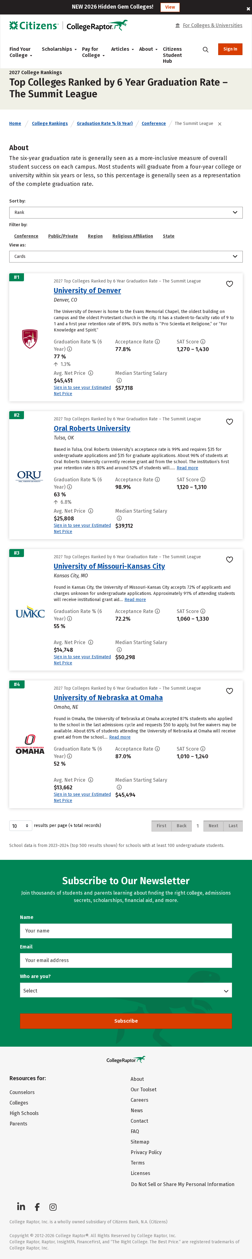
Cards (20, 256)
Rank (19, 212)
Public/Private (63, 236)
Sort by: (17, 201)
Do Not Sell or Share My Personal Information (182, 1184)
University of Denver (87, 290)
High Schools (24, 1113)
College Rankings (50, 123)
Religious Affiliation (132, 236)
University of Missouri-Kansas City (109, 566)
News (137, 1110)
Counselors (22, 1092)
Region (95, 236)
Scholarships (57, 49)
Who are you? (35, 976)
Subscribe (126, 1021)
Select (30, 990)
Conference (154, 123)
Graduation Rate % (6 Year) (105, 123)
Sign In (230, 49)
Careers (139, 1100)
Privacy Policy (146, 1152)
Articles (120, 49)
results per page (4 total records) (67, 825)
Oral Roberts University (92, 428)
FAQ (135, 1131)
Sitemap (140, 1142)
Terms (138, 1163)
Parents (18, 1124)
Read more (187, 468)
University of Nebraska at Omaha (108, 697)
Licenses (140, 1173)
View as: (17, 245)
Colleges (19, 1103)
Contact (139, 1121)
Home (15, 123)
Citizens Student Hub (172, 55)
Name (26, 917)
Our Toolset (143, 1090)
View (170, 7)
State (169, 236)
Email (26, 947)
